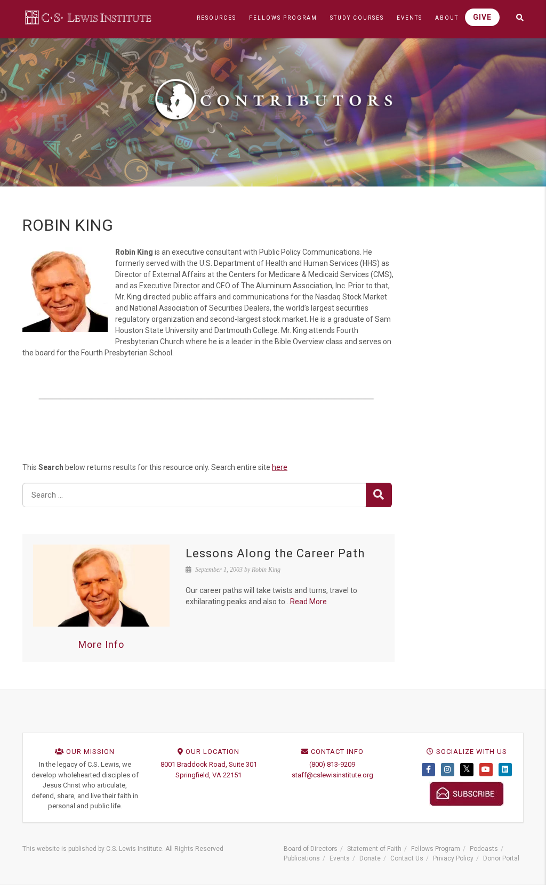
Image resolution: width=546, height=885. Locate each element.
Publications (302, 858)
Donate (370, 858)
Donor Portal (501, 858)
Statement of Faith (374, 848)
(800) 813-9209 (332, 764)
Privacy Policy (453, 858)
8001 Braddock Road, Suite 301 (208, 764)
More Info (101, 644)
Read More (308, 601)
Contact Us (406, 858)
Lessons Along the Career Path (275, 553)
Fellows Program (435, 848)
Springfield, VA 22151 (208, 775)
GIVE (482, 17)
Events (340, 858)
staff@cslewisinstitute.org (332, 775)
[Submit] (378, 495)
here (279, 467)
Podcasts (484, 848)
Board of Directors (311, 848)
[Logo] (89, 17)
